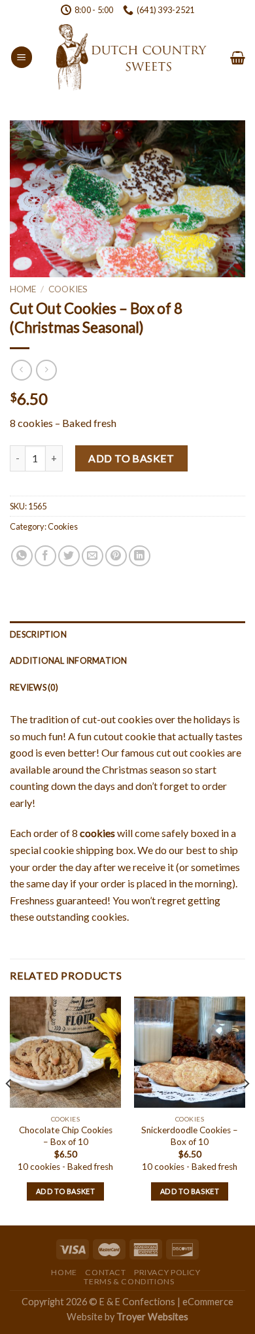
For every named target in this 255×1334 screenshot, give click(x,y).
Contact (105, 1272)
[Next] (245, 1109)
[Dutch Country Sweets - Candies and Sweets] (131, 57)
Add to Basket (131, 458)
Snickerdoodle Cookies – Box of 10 (189, 1136)
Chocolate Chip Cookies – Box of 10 (65, 1136)
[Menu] (21, 57)
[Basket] (237, 57)
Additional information (69, 660)
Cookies (68, 289)
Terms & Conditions (129, 1281)
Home (23, 289)
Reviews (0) (34, 687)
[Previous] (9, 1109)
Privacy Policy (167, 1272)
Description (38, 634)
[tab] (127, 634)
